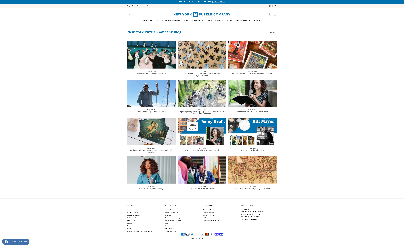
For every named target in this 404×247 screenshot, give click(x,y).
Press (129, 229)
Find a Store (136, 6)
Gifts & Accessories (170, 20)
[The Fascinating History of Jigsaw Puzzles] (252, 170)
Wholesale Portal (208, 212)
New (145, 20)
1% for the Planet (132, 212)
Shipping (168, 215)
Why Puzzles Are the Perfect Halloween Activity (252, 73)
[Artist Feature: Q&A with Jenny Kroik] (252, 93)
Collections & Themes (194, 20)
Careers (130, 223)
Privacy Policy (169, 229)
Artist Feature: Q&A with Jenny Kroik (252, 112)
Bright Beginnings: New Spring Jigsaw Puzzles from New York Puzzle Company (202, 113)
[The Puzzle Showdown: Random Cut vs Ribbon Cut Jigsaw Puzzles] (202, 55)
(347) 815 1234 (246, 209)
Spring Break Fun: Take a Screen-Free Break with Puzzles (151, 151)
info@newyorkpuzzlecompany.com (252, 211)
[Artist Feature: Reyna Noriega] (151, 170)
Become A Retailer (209, 210)
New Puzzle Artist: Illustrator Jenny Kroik (202, 150)
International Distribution (211, 220)
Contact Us (146, 6)
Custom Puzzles (208, 215)
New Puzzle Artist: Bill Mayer (252, 150)
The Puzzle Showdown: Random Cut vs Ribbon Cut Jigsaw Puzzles (202, 74)
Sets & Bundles (215, 20)
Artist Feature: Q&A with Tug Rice (151, 73)
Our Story (130, 210)
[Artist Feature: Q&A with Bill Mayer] (151, 93)
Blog (128, 6)
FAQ (166, 223)
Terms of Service (170, 231)
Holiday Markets (132, 218)
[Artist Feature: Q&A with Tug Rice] (151, 55)
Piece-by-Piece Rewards (173, 220)
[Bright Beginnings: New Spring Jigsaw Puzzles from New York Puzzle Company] (202, 93)
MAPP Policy (207, 218)
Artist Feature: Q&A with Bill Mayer (151, 112)
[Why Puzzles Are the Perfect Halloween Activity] (252, 55)
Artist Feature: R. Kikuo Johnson (202, 188)
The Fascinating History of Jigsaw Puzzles (252, 188)
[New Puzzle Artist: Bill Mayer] (252, 131)
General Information (172, 212)
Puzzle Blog (131, 226)
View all (272, 32)
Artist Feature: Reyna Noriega (151, 188)
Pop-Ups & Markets (133, 215)
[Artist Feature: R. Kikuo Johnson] (202, 170)
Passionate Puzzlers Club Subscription (140, 231)
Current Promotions (171, 226)
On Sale (229, 20)
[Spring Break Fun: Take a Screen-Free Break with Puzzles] (151, 131)
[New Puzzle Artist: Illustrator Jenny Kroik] (202, 131)
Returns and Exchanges (173, 218)
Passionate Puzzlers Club (248, 20)
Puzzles (153, 20)
